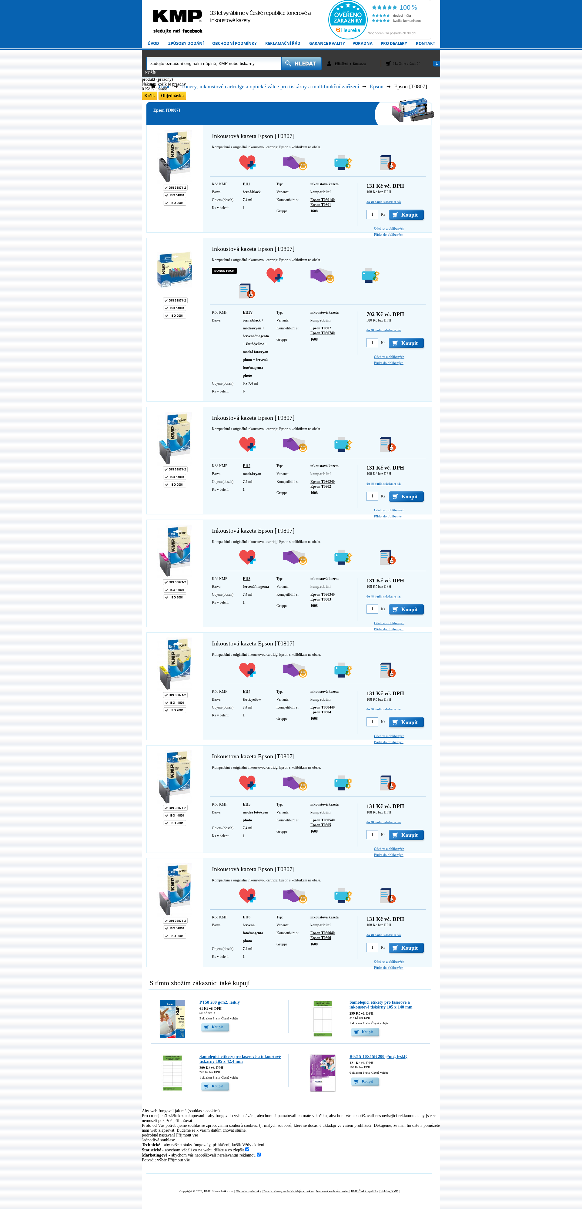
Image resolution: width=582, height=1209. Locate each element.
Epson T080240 (322, 482)
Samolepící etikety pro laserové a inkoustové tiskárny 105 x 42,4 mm (240, 1059)
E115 (246, 804)
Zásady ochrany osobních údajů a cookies (288, 1191)
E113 (246, 579)
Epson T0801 (320, 205)
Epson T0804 (320, 712)
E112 (246, 466)
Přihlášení (341, 63)
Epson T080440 (322, 707)
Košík (151, 73)
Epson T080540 (322, 820)
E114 (246, 691)
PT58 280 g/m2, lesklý (219, 1002)
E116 (246, 917)
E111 (246, 184)
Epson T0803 (320, 599)
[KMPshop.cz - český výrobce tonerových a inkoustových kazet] (177, 16)
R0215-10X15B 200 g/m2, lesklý (378, 1056)
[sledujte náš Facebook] (177, 31)
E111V (248, 312)
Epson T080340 (322, 594)
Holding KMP (389, 1191)
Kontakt (425, 43)
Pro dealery (394, 43)
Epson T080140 (322, 200)
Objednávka (172, 95)
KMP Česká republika (364, 1191)
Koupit (217, 1027)
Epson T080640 (322, 933)
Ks (383, 214)
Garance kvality (327, 43)
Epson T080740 (322, 333)
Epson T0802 (320, 486)
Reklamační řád (282, 43)
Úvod (153, 43)
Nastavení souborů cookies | (333, 1191)
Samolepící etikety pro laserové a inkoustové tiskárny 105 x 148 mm (381, 1004)
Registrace (359, 63)
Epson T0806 (320, 938)
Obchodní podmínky (234, 43)
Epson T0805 (320, 825)
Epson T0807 (320, 328)
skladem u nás (383, 202)
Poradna (363, 43)
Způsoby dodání (186, 43)
